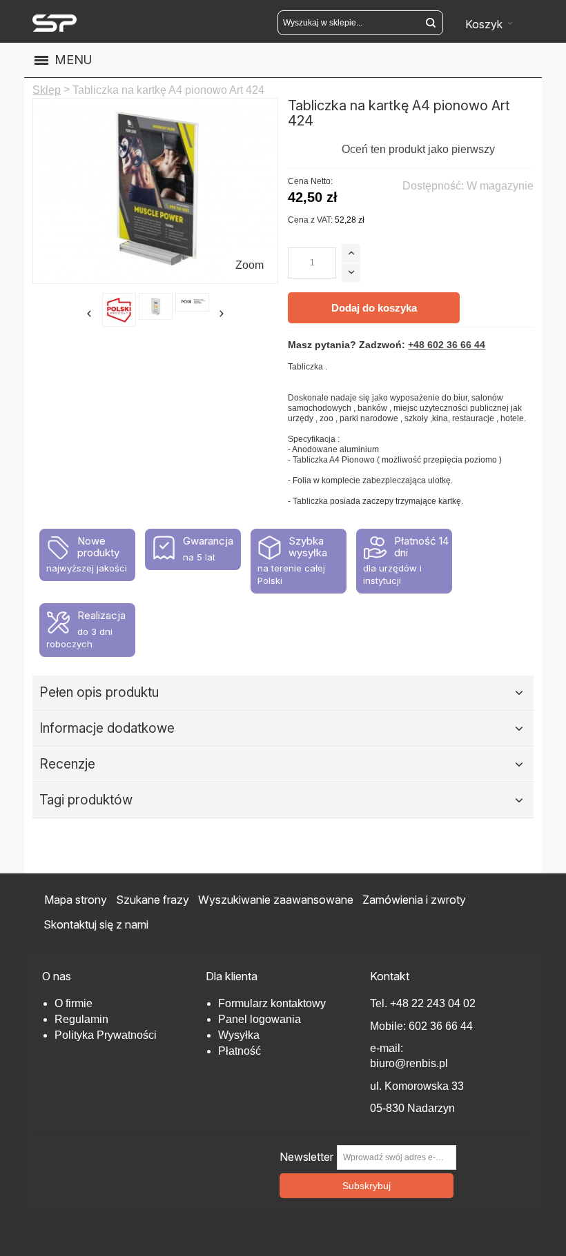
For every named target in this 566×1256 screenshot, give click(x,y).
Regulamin (81, 1019)
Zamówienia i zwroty (414, 899)
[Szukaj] (430, 22)
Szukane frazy (152, 899)
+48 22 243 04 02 (433, 1003)
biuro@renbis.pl (409, 1063)
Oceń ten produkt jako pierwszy (418, 149)
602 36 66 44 (441, 1026)
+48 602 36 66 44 (446, 344)
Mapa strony (75, 899)
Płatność (239, 1051)
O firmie (73, 1003)
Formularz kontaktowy (272, 1003)
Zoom (249, 265)
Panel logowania (259, 1019)
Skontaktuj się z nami (95, 924)
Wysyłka (239, 1035)
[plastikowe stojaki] (54, 23)
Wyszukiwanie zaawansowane (275, 899)
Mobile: (389, 1026)
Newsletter (306, 1157)
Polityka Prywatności (106, 1035)
